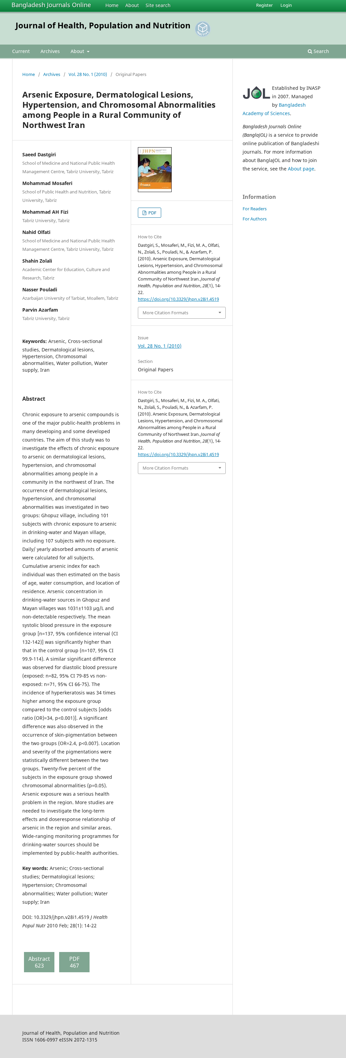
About (132, 5)
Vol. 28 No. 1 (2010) (88, 74)
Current (21, 51)
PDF (151, 213)
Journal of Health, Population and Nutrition (103, 25)
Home (112, 5)
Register (264, 5)
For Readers (255, 209)
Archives (50, 51)
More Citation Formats (165, 313)
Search (320, 51)
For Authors (255, 219)
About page (301, 168)
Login (286, 5)
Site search (158, 5)
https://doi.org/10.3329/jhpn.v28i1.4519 (178, 299)
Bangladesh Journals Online (51, 5)
